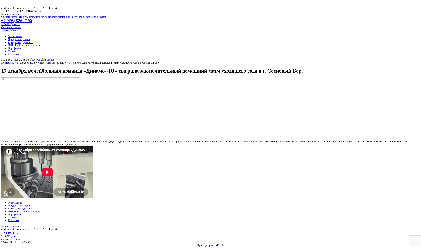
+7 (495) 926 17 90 (16, 20)
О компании (15, 36)
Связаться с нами (11, 27)
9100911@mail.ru (10, 24)
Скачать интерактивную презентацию (22, 16)
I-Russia (219, 245)
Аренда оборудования (20, 42)
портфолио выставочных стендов (63, 16)
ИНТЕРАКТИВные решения (24, 45)
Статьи (12, 51)
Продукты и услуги (19, 39)
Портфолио (14, 48)
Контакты (13, 54)
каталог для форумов (95, 16)
